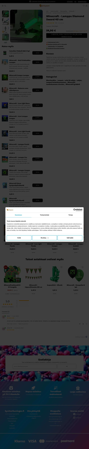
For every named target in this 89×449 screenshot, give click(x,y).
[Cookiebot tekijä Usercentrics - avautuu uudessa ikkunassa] (74, 210)
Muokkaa (43, 237)
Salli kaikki (70, 237)
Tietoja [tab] (70, 215)
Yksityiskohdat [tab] (44, 215)
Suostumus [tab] (18, 215)
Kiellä (19, 237)
